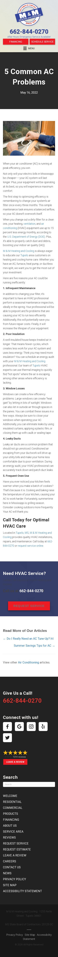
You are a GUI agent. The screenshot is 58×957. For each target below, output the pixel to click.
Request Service (16, 843)
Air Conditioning (28, 662)
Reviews (9, 837)
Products (10, 814)
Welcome (10, 796)
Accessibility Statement (22, 891)
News (7, 873)
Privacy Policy (14, 879)
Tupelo (24, 255)
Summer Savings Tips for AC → (34, 645)
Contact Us (12, 867)
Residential (12, 802)
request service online (30, 545)
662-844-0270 (29, 31)
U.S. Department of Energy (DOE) (26, 236)
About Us (10, 825)
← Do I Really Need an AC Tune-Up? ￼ (28, 638)
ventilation (29, 223)
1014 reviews (19, 757)
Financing (15, 41)
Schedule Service (42, 41)
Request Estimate (17, 849)
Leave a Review (15, 762)
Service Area (13, 831)
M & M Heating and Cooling (18, 250)
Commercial (12, 808)
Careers (9, 861)
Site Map (10, 885)
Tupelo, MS (22, 532)
